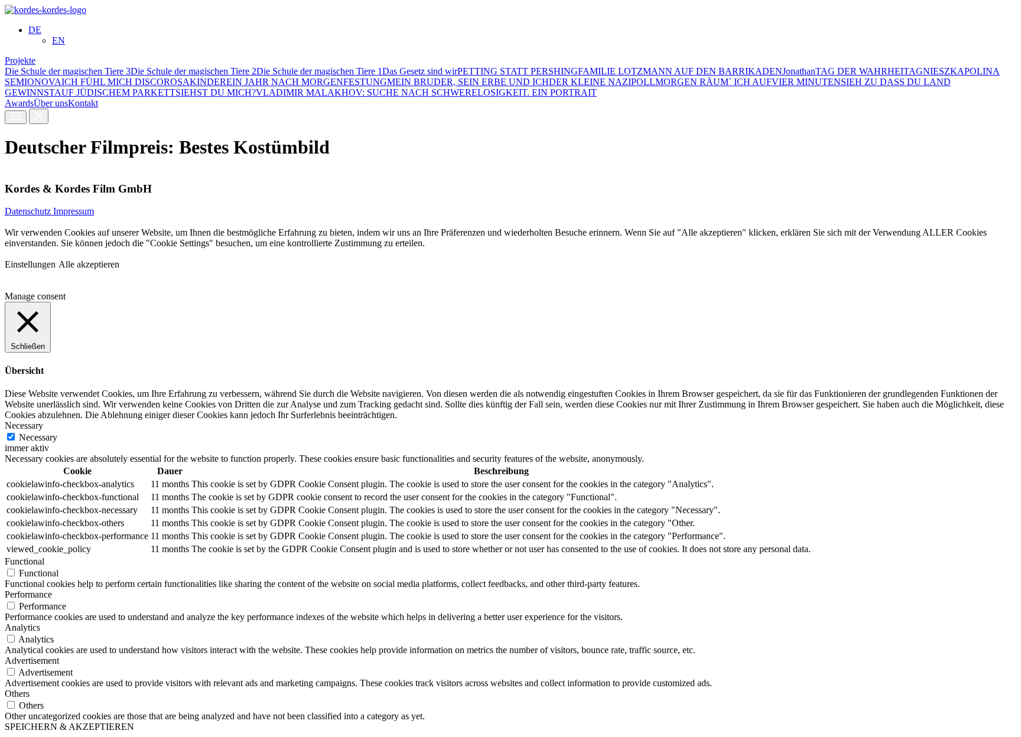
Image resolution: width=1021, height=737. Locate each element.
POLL (643, 82)
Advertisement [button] (32, 661)
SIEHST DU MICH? (215, 92)
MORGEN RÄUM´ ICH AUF (713, 82)
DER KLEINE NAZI (590, 82)
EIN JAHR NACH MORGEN (284, 82)
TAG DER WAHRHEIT (862, 71)
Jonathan (798, 71)
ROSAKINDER (195, 82)
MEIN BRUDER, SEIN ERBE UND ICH (468, 82)
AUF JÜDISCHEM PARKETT (114, 92)
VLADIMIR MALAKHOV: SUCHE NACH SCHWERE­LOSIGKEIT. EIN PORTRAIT (426, 92)
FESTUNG (365, 82)
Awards (19, 103)
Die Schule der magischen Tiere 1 (319, 71)
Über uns (51, 103)
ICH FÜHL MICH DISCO (112, 82)
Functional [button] (24, 561)
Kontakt (83, 103)
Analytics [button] (22, 627)
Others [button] (17, 694)
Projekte (20, 61)
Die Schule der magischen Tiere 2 (193, 71)
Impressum (73, 211)
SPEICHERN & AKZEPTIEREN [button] (69, 727)
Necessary (38, 437)
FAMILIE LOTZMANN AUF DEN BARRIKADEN (680, 71)
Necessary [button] (24, 425)
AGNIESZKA (936, 71)
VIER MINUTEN (806, 82)
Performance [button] (28, 594)
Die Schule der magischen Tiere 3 (68, 71)
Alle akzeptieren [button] (88, 264)
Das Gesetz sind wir (419, 71)
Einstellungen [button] (30, 264)
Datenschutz (29, 211)
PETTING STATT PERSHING (517, 71)
